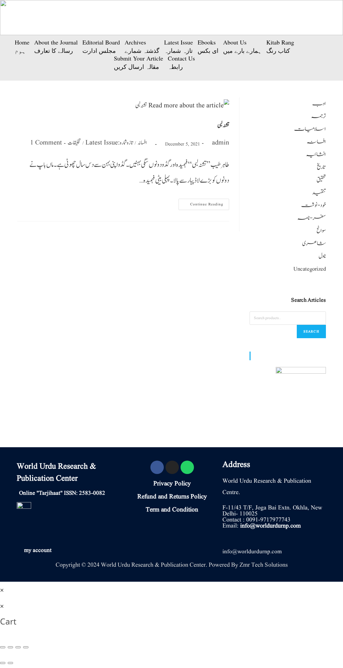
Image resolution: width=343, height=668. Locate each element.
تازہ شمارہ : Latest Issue (109, 143)
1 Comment (46, 143)
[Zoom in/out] (25, 647)
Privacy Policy (172, 483)
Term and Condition (172, 509)
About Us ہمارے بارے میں (242, 46)
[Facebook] (157, 467)
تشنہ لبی (223, 125)
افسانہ (142, 143)
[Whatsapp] (187, 467)
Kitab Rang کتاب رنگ (280, 46)
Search (311, 331)
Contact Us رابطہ (181, 63)
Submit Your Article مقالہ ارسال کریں (138, 63)
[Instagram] (172, 467)
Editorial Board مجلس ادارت (101, 46)
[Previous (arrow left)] (2, 663)
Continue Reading (204, 203)
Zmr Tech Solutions (263, 565)
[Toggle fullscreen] (18, 647)
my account (38, 550)
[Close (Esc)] (2, 647)
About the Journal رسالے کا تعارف (56, 46)
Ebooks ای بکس (208, 46)
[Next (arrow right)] (10, 663)
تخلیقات (74, 143)
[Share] (10, 647)
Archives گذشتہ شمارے (142, 46)
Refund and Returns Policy (172, 496)
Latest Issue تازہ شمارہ (178, 46)
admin (220, 143)
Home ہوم (22, 46)
